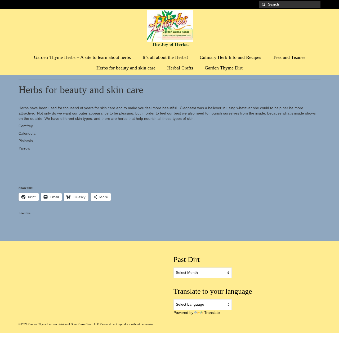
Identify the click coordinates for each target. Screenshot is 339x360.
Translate (212, 312)
